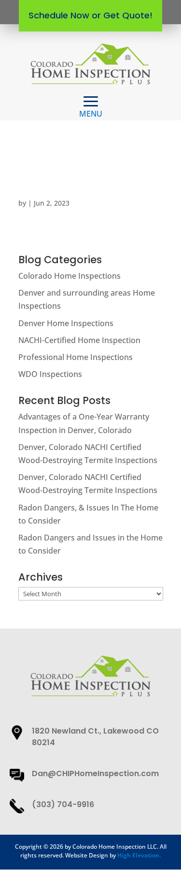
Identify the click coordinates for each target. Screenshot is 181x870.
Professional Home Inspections (75, 357)
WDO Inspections (50, 374)
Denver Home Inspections (65, 323)
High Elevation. (139, 855)
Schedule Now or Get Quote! (90, 15)
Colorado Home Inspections (69, 275)
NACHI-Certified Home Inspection (79, 340)
